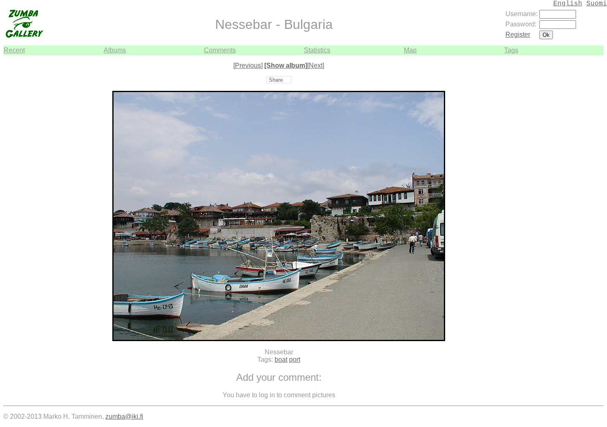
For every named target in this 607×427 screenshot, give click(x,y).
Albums (115, 50)
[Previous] (248, 65)
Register (517, 34)
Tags (511, 50)
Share (276, 80)
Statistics (317, 50)
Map (410, 50)
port (294, 359)
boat (281, 359)
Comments (220, 50)
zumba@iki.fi (124, 416)
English (567, 3)
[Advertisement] (579, 179)
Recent (14, 50)
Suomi (596, 3)
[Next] (315, 65)
